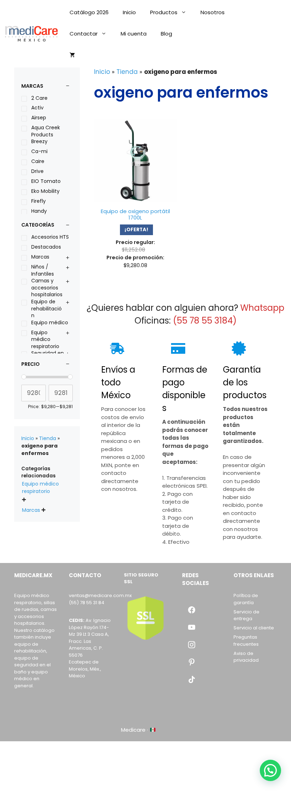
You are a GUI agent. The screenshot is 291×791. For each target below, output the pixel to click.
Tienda (127, 71)
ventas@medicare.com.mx (100, 595)
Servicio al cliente (254, 627)
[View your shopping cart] (72, 55)
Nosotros (213, 12)
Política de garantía (246, 599)
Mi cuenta (134, 33)
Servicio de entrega (246, 615)
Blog (166, 33)
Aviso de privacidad (246, 657)
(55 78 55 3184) (205, 320)
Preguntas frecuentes (246, 641)
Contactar (84, 33)
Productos (163, 12)
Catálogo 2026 (89, 12)
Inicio (129, 12)
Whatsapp (262, 308)
